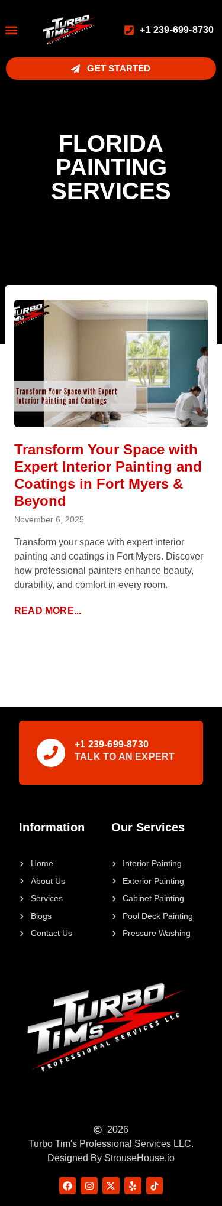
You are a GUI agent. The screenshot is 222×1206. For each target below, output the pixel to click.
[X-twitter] (111, 1185)
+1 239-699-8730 (112, 744)
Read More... (47, 611)
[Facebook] (67, 1185)
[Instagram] (89, 1185)
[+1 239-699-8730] (51, 753)
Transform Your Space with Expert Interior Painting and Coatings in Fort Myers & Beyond (108, 474)
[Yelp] (132, 1185)
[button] (11, 30)
